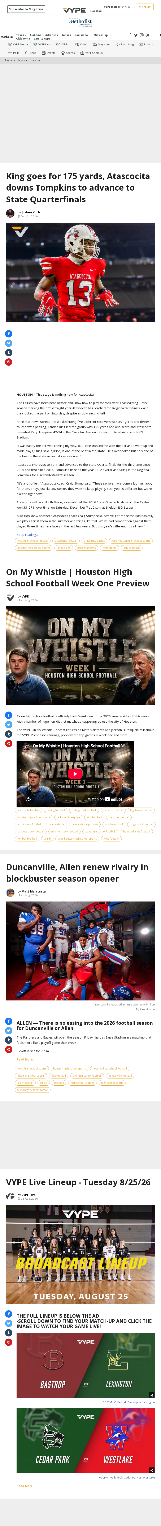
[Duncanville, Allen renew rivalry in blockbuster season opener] (80, 950)
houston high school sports (33, 548)
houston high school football (110, 1068)
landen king (63, 548)
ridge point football (141, 824)
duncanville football (120, 1075)
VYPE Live (44, 44)
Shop (33, 53)
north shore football (29, 824)
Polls (16, 53)
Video (83, 44)
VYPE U (65, 44)
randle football (114, 824)
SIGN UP (145, 7)
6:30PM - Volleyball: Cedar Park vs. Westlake (127, 1477)
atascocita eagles (94, 540)
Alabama (36, 35)
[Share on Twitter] (8, 343)
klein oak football (119, 817)
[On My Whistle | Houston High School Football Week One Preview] (80, 655)
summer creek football (64, 831)
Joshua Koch (31, 212)
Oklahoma (23, 38)
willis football (111, 838)
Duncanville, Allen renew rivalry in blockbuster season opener (77, 872)
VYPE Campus (94, 53)
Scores (70, 53)
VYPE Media (20, 44)
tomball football (27, 838)
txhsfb (47, 838)
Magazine (104, 44)
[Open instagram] (141, 35)
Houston (35, 60)
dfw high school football (87, 1075)
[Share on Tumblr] (8, 352)
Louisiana (81, 35)
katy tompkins (131, 548)
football (59, 1083)
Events (51, 53)
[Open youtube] (147, 35)
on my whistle (56, 824)
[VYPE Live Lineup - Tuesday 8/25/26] (80, 1254)
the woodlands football (136, 831)
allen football (25, 1083)
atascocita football (66, 540)
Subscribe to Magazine (26, 9)
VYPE (25, 596)
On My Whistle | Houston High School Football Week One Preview (77, 577)
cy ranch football (113, 810)
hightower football (141, 810)
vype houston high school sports (131, 540)
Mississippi (101, 35)
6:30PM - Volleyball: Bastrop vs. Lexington (129, 1402)
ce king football (56, 810)
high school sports (112, 1083)
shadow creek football (30, 831)
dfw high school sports (30, 1075)
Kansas (66, 35)
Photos (148, 44)
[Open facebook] (130, 35)
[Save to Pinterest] (8, 362)
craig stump (110, 548)
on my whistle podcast (84, 824)
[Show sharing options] (152, 1395)
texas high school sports (31, 1068)
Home (9, 60)
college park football (84, 810)
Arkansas (51, 35)
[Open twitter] (136, 35)
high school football (82, 1083)
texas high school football (32, 540)
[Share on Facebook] (8, 333)
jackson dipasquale (68, 817)
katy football (94, 817)
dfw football (58, 1075)
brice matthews (86, 548)
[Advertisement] (80, 76)
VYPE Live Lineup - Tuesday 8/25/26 (78, 1182)
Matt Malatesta (34, 891)
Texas (20, 35)
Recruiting (127, 44)
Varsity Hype (42, 38)
